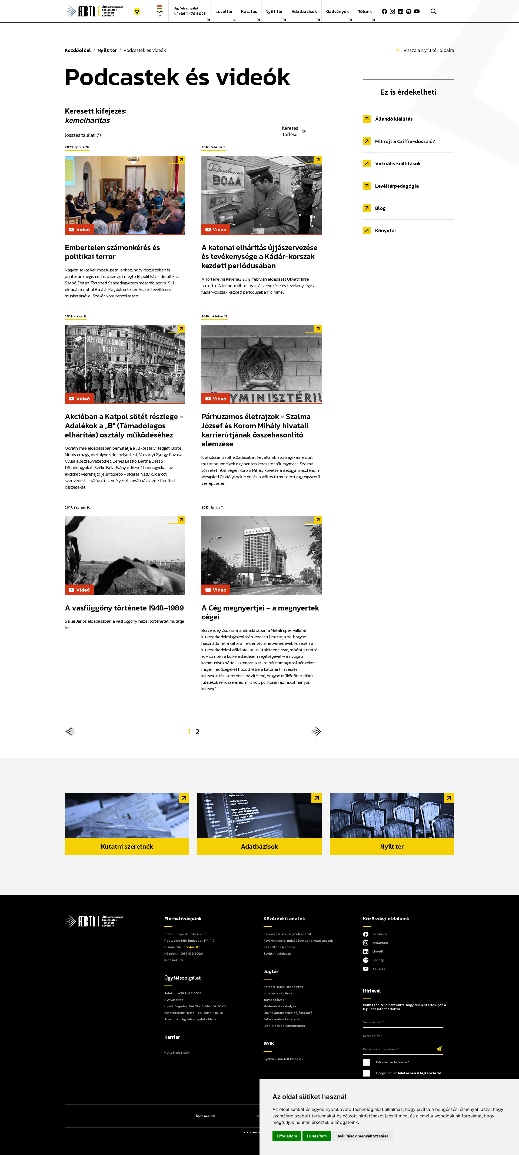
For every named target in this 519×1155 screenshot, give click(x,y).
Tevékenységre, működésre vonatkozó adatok (298, 940)
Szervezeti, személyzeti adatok (288, 934)
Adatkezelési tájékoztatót (420, 1073)
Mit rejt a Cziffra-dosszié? (405, 141)
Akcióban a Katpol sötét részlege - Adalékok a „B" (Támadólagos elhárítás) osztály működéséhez (124, 425)
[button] (418, 11)
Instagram (380, 942)
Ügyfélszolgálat (190, 11)
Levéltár (224, 11)
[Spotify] (408, 11)
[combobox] (160, 11)
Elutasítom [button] (317, 1136)
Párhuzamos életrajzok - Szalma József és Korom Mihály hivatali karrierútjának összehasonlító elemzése (256, 430)
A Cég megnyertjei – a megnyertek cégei (260, 612)
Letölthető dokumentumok (284, 1025)
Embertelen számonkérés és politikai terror (112, 252)
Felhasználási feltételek (282, 1019)
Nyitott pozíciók (176, 1052)
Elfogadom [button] (287, 1136)
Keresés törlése (290, 131)
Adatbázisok (304, 11)
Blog (380, 208)
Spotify (378, 960)
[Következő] (316, 731)
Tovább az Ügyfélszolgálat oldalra (190, 1019)
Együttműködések (277, 953)
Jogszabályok (274, 999)
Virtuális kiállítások (398, 163)
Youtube (378, 968)
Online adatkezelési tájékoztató (288, 1012)
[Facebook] (384, 11)
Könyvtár (385, 230)
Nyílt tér (274, 11)
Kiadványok (337, 11)
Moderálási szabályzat (281, 1006)
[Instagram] (392, 11)
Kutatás (249, 11)
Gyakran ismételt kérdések (283, 1059)
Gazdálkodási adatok (279, 947)
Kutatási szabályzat (279, 993)
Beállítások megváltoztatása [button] (362, 1136)
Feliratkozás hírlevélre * (392, 1062)
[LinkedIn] (400, 11)
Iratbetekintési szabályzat (283, 986)
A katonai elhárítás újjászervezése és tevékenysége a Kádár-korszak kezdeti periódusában (259, 256)
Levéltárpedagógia (397, 186)
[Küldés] (439, 1049)
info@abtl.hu (192, 947)
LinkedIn (378, 951)
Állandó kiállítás (394, 118)
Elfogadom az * (409, 1076)
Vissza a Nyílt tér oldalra (428, 50)
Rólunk (364, 11)
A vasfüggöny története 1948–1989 (124, 607)
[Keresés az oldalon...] (433, 11)
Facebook (379, 934)
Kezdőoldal (78, 50)
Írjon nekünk (173, 960)
